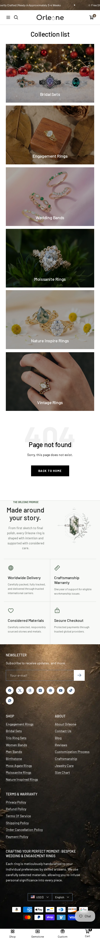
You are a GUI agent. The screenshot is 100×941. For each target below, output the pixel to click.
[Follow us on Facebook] (10, 690)
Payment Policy (17, 837)
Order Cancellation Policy (24, 830)
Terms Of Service (18, 816)
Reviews (61, 745)
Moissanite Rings (18, 772)
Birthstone (14, 759)
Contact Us (63, 731)
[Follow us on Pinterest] (50, 690)
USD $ (40, 897)
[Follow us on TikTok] (71, 690)
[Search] (16, 17)
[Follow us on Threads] (30, 690)
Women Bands (16, 745)
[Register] (79, 675)
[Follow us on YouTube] (61, 690)
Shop (12, 936)
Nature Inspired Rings (22, 779)
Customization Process (72, 752)
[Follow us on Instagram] (40, 690)
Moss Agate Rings (19, 766)
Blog (58, 738)
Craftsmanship (66, 759)
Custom (62, 936)
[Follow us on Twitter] (20, 690)
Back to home (50, 470)
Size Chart (62, 772)
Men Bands (14, 752)
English (59, 897)
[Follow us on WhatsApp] (10, 700)
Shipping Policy (17, 823)
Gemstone (37, 936)
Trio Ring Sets (16, 738)
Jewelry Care (64, 766)
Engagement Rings (19, 724)
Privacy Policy (16, 802)
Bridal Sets (14, 731)
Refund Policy (16, 809)
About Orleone (65, 724)
